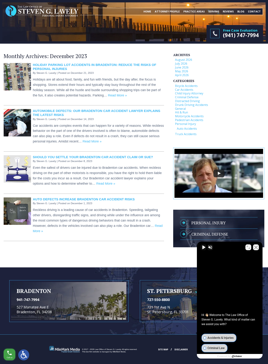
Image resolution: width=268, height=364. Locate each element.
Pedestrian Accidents (189, 120)
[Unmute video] (203, 247)
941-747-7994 (28, 299)
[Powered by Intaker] (237, 356)
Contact (254, 11)
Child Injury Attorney (189, 93)
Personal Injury (185, 124)
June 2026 (182, 67)
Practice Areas (194, 11)
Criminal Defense (187, 97)
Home (147, 11)
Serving (213, 11)
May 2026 (181, 71)
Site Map (163, 349)
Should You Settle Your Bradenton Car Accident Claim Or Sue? (93, 157)
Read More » (117, 95)
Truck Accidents (186, 134)
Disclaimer (181, 349)
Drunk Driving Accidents (191, 105)
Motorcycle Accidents (189, 116)
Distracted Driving (187, 101)
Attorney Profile (167, 11)
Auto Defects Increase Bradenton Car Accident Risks (84, 199)
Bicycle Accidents (186, 86)
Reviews (228, 11)
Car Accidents (184, 90)
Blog (240, 11)
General (180, 109)
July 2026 (181, 64)
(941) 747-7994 (241, 35)
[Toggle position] (248, 247)
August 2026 (183, 60)
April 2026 (182, 75)
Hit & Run (181, 112)
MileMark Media (119, 352)
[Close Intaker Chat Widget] (256, 247)
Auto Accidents (187, 129)
